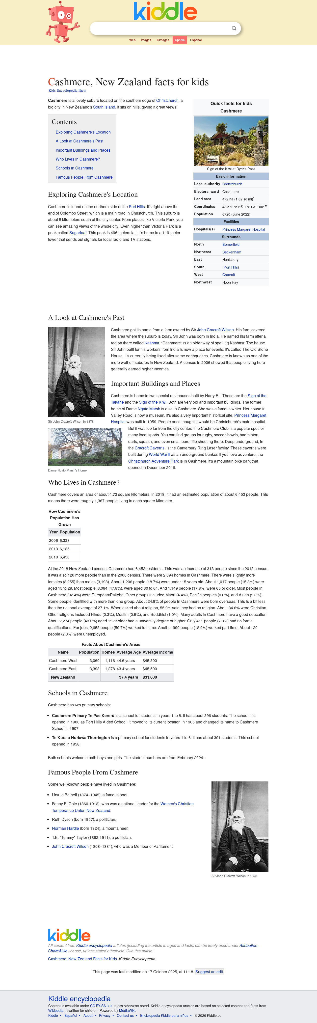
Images (146, 40)
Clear (224, 28)
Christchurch (232, 183)
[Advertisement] (158, 59)
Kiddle (53, 1015)
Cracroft (228, 274)
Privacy (104, 1015)
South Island (104, 107)
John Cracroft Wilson (215, 329)
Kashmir (152, 343)
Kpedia (180, 40)
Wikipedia (55, 1010)
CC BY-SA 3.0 (101, 1005)
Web (132, 40)
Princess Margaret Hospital (243, 229)
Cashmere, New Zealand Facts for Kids (82, 959)
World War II (159, 454)
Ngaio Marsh (149, 409)
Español (196, 40)
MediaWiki (127, 1010)
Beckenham (231, 251)
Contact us (125, 1015)
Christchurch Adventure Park (153, 461)
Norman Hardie (65, 828)
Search (234, 28)
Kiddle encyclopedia (79, 998)
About (88, 1015)
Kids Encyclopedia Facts (67, 90)
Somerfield (230, 244)
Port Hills (231, 267)
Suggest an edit (209, 971)
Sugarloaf (77, 232)
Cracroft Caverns (149, 448)
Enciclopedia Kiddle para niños (164, 1015)
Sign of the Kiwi (152, 402)
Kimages (163, 40)
